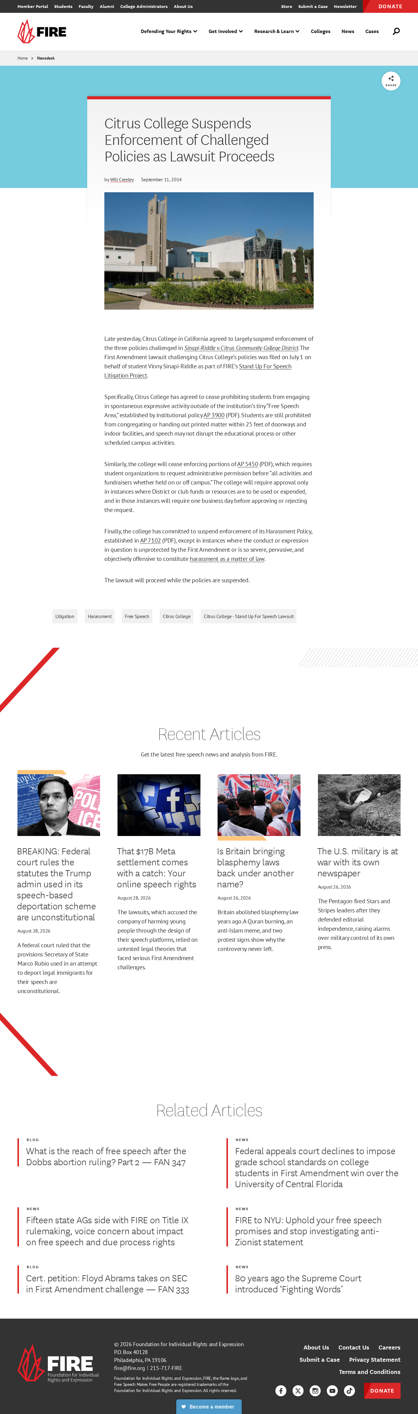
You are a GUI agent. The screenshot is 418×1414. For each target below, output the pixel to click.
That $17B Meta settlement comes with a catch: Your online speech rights (156, 867)
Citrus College (177, 616)
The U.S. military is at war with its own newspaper (357, 861)
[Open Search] (397, 31)
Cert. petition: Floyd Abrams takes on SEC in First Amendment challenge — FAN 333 (107, 1283)
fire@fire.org (129, 1368)
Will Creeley (122, 179)
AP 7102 (150, 540)
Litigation (64, 616)
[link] (43, 31)
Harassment (100, 616)
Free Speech (137, 616)
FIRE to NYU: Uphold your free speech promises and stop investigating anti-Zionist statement (308, 1230)
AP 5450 (247, 464)
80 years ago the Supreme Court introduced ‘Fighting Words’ (298, 1283)
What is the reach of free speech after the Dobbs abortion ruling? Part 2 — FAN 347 (106, 1156)
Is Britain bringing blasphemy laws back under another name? (255, 867)
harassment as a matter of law (227, 559)
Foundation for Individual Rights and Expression (188, 1344)
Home (22, 58)
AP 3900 (213, 415)
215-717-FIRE (166, 1368)
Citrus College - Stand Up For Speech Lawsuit (248, 616)
